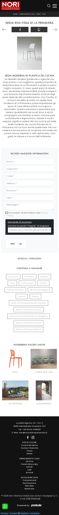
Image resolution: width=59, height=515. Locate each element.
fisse (12, 283)
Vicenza (21, 296)
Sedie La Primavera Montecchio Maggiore (28, 316)
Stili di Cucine (29, 442)
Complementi (29, 480)
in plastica (29, 276)
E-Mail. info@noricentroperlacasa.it (29, 432)
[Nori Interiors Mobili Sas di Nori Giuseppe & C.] (10, 5)
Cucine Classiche (29, 448)
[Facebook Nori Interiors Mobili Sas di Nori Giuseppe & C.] (27, 437)
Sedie (39, 14)
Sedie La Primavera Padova (28, 329)
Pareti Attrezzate (29, 464)
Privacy (4, 513)
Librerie (29, 461)
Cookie (13, 513)
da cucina (13, 276)
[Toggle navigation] (55, 6)
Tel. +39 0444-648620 (29, 429)
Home (15, 14)
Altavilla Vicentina (15, 290)
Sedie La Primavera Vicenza (28, 323)
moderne (45, 276)
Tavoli (30, 450)
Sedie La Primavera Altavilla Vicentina (28, 303)
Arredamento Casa (27, 14)
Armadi (29, 472)
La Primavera (27, 283)
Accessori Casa (29, 477)
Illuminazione (29, 483)
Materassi (30, 488)
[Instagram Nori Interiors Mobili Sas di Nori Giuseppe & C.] (32, 437)
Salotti (29, 467)
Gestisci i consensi (29, 513)
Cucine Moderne (29, 445)
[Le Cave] (5, 29)
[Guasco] (53, 29)
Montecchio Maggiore (40, 290)
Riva (44, 14)
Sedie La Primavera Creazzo (28, 309)
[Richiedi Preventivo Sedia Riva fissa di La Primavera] (20, 29)
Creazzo (43, 283)
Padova (35, 296)
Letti (29, 469)
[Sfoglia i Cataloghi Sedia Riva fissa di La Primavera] (39, 29)
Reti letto (29, 485)
